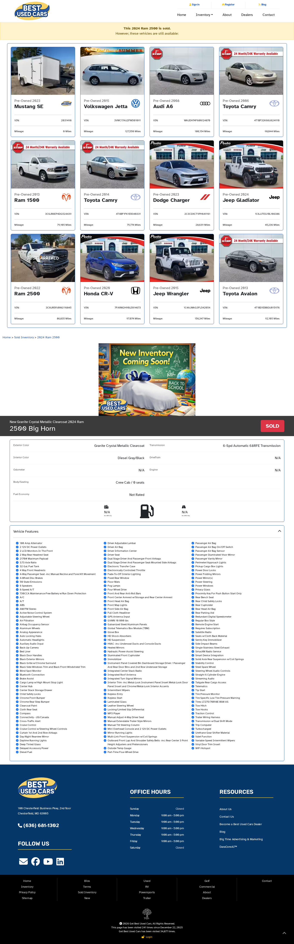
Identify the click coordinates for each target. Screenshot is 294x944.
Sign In (195, 4)
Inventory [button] (203, 15)
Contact (269, 15)
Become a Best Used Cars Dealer (241, 824)
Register (229, 4)
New (87, 898)
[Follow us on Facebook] (35, 863)
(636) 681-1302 (40, 825)
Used (147, 881)
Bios (87, 881)
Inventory (27, 887)
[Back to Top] (284, 933)
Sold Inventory (24, 337)
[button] (147, 643)
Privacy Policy (27, 892)
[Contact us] (23, 863)
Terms (87, 887)
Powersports (147, 892)
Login (148, 936)
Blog (263, 4)
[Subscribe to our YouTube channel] (48, 863)
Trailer (147, 898)
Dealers (247, 15)
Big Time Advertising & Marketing (241, 839)
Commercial (207, 887)
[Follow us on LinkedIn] (60, 863)
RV (147, 887)
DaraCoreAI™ (228, 847)
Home (181, 15)
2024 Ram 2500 (48, 337)
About (227, 15)
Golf (206, 881)
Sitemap (27, 898)
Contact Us (227, 816)
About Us (226, 809)
